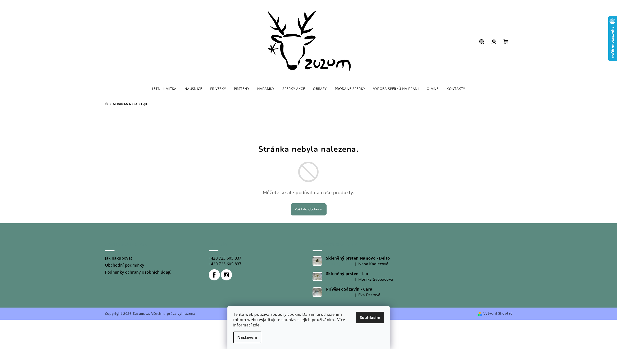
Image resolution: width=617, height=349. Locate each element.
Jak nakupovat (118, 258)
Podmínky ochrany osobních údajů (138, 272)
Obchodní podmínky (124, 265)
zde (256, 325)
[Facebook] (214, 274)
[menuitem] (164, 88)
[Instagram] (226, 274)
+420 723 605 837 (225, 258)
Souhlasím (370, 317)
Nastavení (247, 337)
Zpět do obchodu (308, 209)
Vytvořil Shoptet (497, 313)
